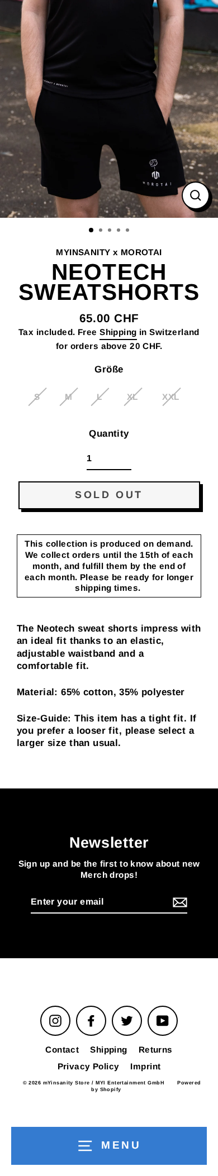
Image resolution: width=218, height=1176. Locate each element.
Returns (156, 1049)
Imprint (145, 1066)
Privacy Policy (89, 1066)
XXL (170, 396)
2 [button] (102, 231)
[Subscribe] (178, 903)
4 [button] (119, 231)
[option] (109, 109)
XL (132, 396)
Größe (108, 369)
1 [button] (91, 230)
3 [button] (110, 231)
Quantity (109, 433)
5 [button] (128, 231)
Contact (62, 1049)
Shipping (117, 332)
